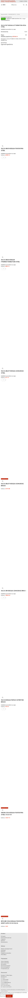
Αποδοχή (9, 996)
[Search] (23, 5)
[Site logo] (14, 4)
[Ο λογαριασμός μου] (26, 5)
